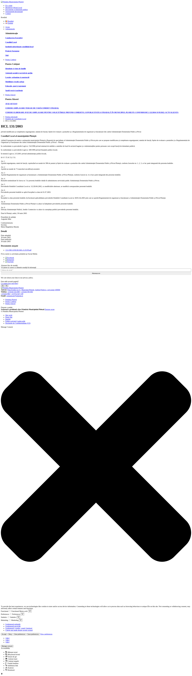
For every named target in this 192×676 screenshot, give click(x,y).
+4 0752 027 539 (17, 294)
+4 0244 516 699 (13, 292)
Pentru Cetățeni (10, 60)
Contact (8, 14)
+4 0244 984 (5, 294)
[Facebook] (9, 258)
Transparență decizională (14, 12)
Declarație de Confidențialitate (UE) (18, 323)
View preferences (19, 634)
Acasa (7, 27)
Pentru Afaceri (10, 95)
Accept (4, 634)
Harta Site (8, 317)
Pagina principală (11, 117)
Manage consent (7, 646)
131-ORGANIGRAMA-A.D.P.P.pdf (18, 250)
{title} (7, 638)
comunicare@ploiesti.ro (14, 296)
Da (3, 286)
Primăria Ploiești (11, 300)
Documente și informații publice (16, 10)
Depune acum (49, 309)
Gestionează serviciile (13, 626)
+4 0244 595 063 (27, 292)
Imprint (7, 319)
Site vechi (8, 315)
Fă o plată (8, 6)
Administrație (10, 29)
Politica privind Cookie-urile (15, 321)
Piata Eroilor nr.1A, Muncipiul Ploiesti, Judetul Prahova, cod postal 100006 (33, 290)
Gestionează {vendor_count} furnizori (18, 628)
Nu (7, 286)
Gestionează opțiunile (12, 624)
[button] (96, 466)
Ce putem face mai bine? (9, 283)
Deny (10, 634)
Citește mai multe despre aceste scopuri (19, 630)
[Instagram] (9, 260)
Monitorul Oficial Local (13, 8)
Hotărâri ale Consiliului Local (15, 119)
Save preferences (33, 634)
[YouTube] (9, 262)
